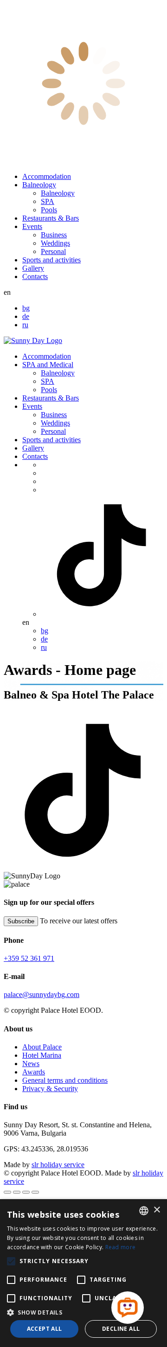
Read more (120, 1247)
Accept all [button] (44, 1329)
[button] (83, 1312)
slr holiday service (58, 1165)
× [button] (156, 1210)
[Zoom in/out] (35, 1192)
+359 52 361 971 (29, 958)
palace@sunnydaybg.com (41, 994)
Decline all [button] (121, 1329)
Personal (53, 251)
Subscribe (20, 921)
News (30, 1063)
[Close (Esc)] (7, 1192)
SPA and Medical (47, 365)
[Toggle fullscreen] (26, 1192)
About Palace (42, 1047)
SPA (47, 201)
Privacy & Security (50, 1089)
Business (54, 235)
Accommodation (46, 176)
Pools (49, 210)
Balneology (39, 185)
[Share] (16, 1192)
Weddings (55, 243)
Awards (33, 1072)
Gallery (33, 268)
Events (32, 226)
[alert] (83, 1273)
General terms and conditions (65, 1080)
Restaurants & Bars (50, 218)
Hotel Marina (41, 1055)
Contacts (35, 276)
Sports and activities (51, 260)
